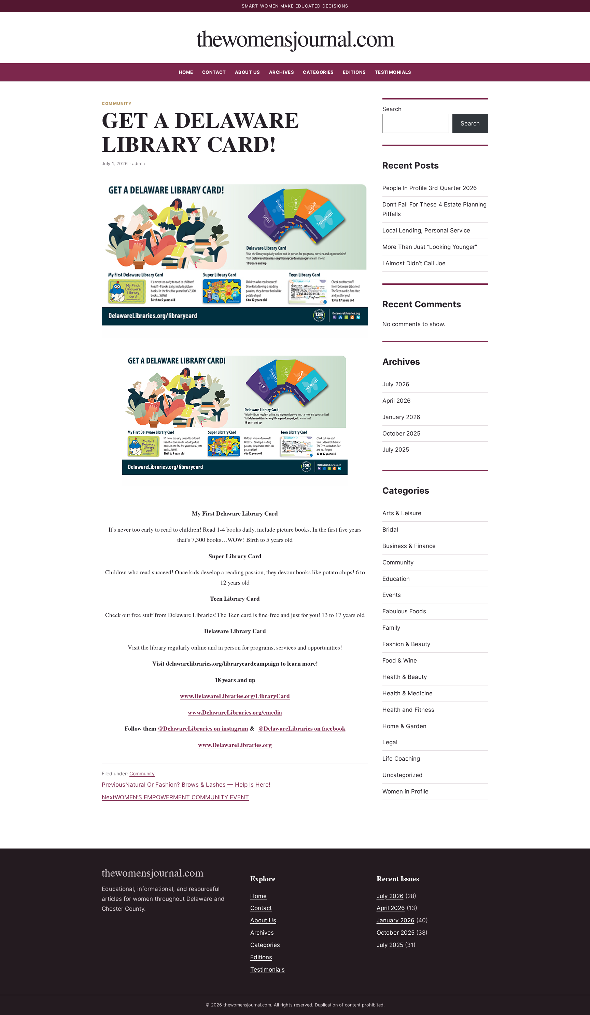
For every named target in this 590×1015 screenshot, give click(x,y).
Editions (354, 72)
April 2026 (396, 400)
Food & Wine (399, 660)
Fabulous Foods (404, 611)
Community (117, 103)
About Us (247, 72)
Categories (318, 72)
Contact (214, 72)
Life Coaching (401, 758)
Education (396, 578)
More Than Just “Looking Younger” (429, 246)
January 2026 (401, 417)
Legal (389, 742)
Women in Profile (405, 791)
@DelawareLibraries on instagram (203, 728)
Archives (281, 72)
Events (391, 594)
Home (186, 72)
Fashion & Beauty (406, 644)
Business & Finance (409, 546)
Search (392, 109)
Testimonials (393, 72)
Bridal (390, 529)
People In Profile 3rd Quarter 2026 (429, 188)
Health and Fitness (408, 709)
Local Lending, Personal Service (426, 230)
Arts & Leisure (401, 513)
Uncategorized (402, 775)
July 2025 (395, 449)
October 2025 (401, 433)
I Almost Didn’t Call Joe (414, 263)
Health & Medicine (407, 693)
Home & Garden (404, 726)
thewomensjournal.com (295, 37)
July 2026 (395, 384)
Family (391, 627)
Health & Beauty (404, 676)
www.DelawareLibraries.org (235, 744)
